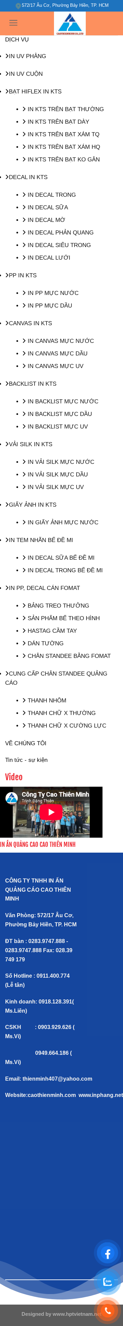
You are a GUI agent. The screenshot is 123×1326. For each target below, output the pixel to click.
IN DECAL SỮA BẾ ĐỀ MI (60, 558)
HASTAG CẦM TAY (51, 631)
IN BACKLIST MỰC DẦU (59, 414)
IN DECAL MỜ (45, 220)
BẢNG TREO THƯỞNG (57, 606)
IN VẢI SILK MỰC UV (55, 487)
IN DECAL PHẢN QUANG (60, 232)
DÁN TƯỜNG (45, 643)
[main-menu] (13, 23)
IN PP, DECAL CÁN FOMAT (44, 588)
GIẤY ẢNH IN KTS (32, 505)
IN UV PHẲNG (27, 56)
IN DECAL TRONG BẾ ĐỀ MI (64, 570)
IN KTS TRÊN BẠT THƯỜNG (65, 109)
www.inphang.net (101, 1095)
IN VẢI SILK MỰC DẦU (57, 474)
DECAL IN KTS (28, 177)
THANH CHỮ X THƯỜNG (61, 713)
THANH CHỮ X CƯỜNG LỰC (66, 725)
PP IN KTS (23, 275)
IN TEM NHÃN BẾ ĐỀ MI (41, 540)
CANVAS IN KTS (30, 323)
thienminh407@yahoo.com (57, 1079)
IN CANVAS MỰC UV (54, 366)
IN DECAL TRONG (51, 195)
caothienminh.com (52, 1095)
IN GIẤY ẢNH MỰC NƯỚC (62, 522)
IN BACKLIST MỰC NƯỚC (62, 401)
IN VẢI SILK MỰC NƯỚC (60, 462)
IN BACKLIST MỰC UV (57, 426)
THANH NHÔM (46, 700)
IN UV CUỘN (26, 74)
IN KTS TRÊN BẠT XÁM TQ (62, 134)
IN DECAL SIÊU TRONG (58, 245)
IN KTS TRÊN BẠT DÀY (57, 122)
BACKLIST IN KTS (32, 384)
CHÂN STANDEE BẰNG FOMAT (68, 656)
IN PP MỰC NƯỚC (52, 293)
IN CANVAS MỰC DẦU (56, 353)
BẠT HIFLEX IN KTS (35, 91)
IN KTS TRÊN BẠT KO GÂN (63, 159)
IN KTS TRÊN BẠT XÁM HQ (63, 147)
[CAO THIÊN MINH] (70, 23)
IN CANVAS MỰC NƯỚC (60, 341)
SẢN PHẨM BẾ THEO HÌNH (63, 618)
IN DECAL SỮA (47, 207)
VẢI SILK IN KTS (30, 444)
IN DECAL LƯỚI (48, 258)
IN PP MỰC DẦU (49, 305)
